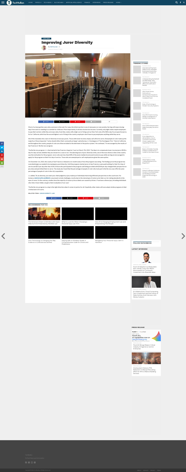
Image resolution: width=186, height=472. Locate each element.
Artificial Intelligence (74, 2)
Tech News (47, 2)
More (118, 2)
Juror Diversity (45, 193)
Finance (87, 2)
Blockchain (58, 2)
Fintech (38, 2)
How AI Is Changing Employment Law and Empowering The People (110, 223)
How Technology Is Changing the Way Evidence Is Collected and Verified (42, 241)
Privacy (152, 470)
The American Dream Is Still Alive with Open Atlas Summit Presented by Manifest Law (44, 223)
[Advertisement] (93, 19)
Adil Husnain (54, 47)
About (139, 470)
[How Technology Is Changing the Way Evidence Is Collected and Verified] (44, 235)
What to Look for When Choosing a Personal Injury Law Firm (74, 223)
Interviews (96, 2)
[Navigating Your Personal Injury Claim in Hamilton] (111, 235)
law (53, 193)
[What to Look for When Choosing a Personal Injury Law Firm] (78, 217)
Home (30, 2)
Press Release (108, 2)
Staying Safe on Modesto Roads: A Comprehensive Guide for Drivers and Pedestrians (75, 242)
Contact (145, 470)
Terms (159, 470)
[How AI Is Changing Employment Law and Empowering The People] (111, 217)
